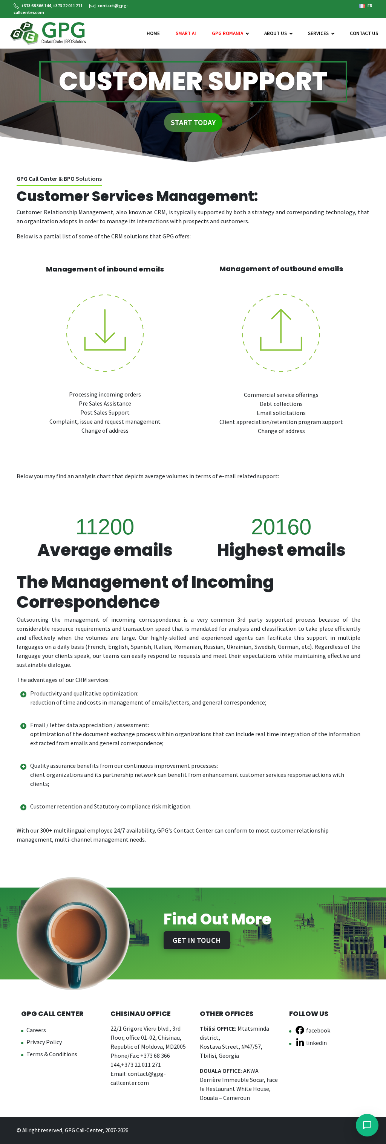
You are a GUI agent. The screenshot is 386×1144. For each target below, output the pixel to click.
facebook (318, 1030)
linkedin (316, 1042)
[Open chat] (367, 1125)
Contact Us (364, 33)
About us (275, 33)
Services (318, 33)
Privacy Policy (44, 1042)
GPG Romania (227, 33)
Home (153, 33)
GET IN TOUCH (197, 940)
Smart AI (186, 33)
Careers (36, 1030)
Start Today (193, 122)
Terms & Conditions (51, 1054)
